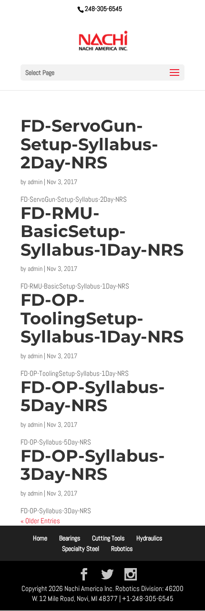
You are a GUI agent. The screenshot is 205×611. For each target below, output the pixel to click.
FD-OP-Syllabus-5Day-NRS (92, 396)
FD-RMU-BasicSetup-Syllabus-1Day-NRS (102, 231)
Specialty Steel (80, 548)
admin (35, 181)
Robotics (122, 548)
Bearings (69, 538)
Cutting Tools (108, 538)
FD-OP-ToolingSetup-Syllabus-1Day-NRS (102, 318)
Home (40, 538)
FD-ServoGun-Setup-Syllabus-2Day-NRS (89, 144)
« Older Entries (40, 520)
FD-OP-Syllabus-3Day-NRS (92, 465)
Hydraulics (149, 538)
